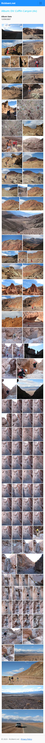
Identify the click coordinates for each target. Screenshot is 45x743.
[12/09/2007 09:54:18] (10, 257)
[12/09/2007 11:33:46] (17, 547)
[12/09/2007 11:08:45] (38, 448)
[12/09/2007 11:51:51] (24, 580)
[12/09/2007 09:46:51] (22, 190)
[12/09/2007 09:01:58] (33, 91)
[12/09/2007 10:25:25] (12, 335)
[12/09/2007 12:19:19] (33, 636)
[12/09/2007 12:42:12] (28, 653)
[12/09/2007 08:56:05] (12, 91)
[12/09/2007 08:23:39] (33, 32)
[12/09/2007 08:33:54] (6, 61)
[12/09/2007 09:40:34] (33, 176)
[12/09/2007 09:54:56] (12, 271)
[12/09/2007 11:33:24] (7, 547)
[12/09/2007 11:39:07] (38, 547)
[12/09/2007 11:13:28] (38, 504)
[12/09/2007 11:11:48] (38, 476)
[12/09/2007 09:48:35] (22, 222)
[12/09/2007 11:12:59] (7, 504)
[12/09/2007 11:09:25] (17, 462)
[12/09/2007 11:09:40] (38, 462)
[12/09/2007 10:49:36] (30, 369)
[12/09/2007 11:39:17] (9, 564)
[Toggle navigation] (41, 3)
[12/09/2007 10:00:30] (12, 319)
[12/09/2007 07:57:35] (12, 32)
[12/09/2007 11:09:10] (7, 462)
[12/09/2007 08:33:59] (15, 61)
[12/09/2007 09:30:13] (33, 160)
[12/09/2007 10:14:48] (33, 319)
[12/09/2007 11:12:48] (38, 490)
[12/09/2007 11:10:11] (28, 476)
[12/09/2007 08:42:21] (35, 61)
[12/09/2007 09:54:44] (35, 257)
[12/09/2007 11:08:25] (17, 448)
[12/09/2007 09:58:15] (33, 287)
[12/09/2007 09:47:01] (35, 190)
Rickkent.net (8, 3)
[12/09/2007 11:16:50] (28, 533)
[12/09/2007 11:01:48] (7, 420)
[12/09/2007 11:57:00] (28, 607)
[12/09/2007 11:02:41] (28, 420)
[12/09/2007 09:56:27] (33, 271)
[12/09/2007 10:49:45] (30, 389)
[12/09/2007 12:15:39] (12, 636)
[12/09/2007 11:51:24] (15, 580)
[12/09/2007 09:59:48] (33, 303)
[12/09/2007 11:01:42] (38, 406)
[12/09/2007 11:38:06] (28, 547)
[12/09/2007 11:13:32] (7, 519)
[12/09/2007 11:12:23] (17, 490)
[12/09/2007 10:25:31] (33, 335)
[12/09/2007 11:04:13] (38, 434)
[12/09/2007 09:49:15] (33, 243)
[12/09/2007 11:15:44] (28, 519)
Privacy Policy (26, 739)
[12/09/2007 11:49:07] (6, 580)
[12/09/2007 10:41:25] (9, 369)
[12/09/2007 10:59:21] (7, 406)
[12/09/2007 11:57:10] (7, 621)
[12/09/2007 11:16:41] (17, 533)
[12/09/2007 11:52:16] (7, 593)
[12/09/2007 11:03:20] (38, 420)
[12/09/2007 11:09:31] (28, 462)
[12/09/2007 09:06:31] (12, 128)
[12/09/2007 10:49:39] (9, 389)
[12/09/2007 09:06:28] (30, 110)
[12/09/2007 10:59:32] (17, 406)
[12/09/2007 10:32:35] (18, 351)
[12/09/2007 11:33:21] (38, 533)
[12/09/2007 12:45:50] (22, 697)
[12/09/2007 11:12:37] (28, 490)
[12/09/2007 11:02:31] (17, 420)
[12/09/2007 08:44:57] (33, 76)
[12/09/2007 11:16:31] (38, 519)
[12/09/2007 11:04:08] (28, 434)
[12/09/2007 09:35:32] (12, 176)
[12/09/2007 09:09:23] (33, 128)
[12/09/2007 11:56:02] (17, 607)
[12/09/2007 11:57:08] (38, 607)
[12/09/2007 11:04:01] (17, 434)
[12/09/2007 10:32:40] (33, 351)
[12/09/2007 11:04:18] (7, 448)
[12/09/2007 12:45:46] (22, 673)
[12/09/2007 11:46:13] (30, 564)
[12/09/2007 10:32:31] (7, 351)
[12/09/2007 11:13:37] (17, 519)
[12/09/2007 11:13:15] (17, 504)
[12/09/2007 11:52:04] (35, 580)
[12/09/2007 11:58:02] (17, 621)
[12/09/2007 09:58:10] (12, 287)
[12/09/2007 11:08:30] (28, 448)
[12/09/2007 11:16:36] (7, 533)
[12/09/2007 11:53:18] (28, 593)
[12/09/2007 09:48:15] (31, 203)
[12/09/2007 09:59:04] (12, 303)
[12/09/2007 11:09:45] (7, 476)
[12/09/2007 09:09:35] (12, 144)
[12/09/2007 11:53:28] (38, 593)
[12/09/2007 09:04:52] (9, 110)
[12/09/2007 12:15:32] (38, 621)
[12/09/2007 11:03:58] (7, 434)
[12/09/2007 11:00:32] (28, 406)
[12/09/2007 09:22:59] (12, 160)
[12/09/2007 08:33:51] (33, 48)
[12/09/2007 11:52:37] (17, 593)
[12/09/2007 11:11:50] (7, 490)
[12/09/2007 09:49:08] (12, 243)
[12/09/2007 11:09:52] (17, 476)
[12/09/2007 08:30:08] (12, 48)
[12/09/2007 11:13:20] (28, 504)
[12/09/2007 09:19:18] (33, 144)
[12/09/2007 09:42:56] (10, 190)
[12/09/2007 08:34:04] (24, 61)
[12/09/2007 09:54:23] (22, 257)
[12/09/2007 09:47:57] (10, 203)
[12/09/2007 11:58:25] (28, 621)
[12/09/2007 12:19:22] (8, 653)
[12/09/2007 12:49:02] (22, 721)
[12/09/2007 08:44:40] (12, 76)
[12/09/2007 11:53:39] (7, 607)
